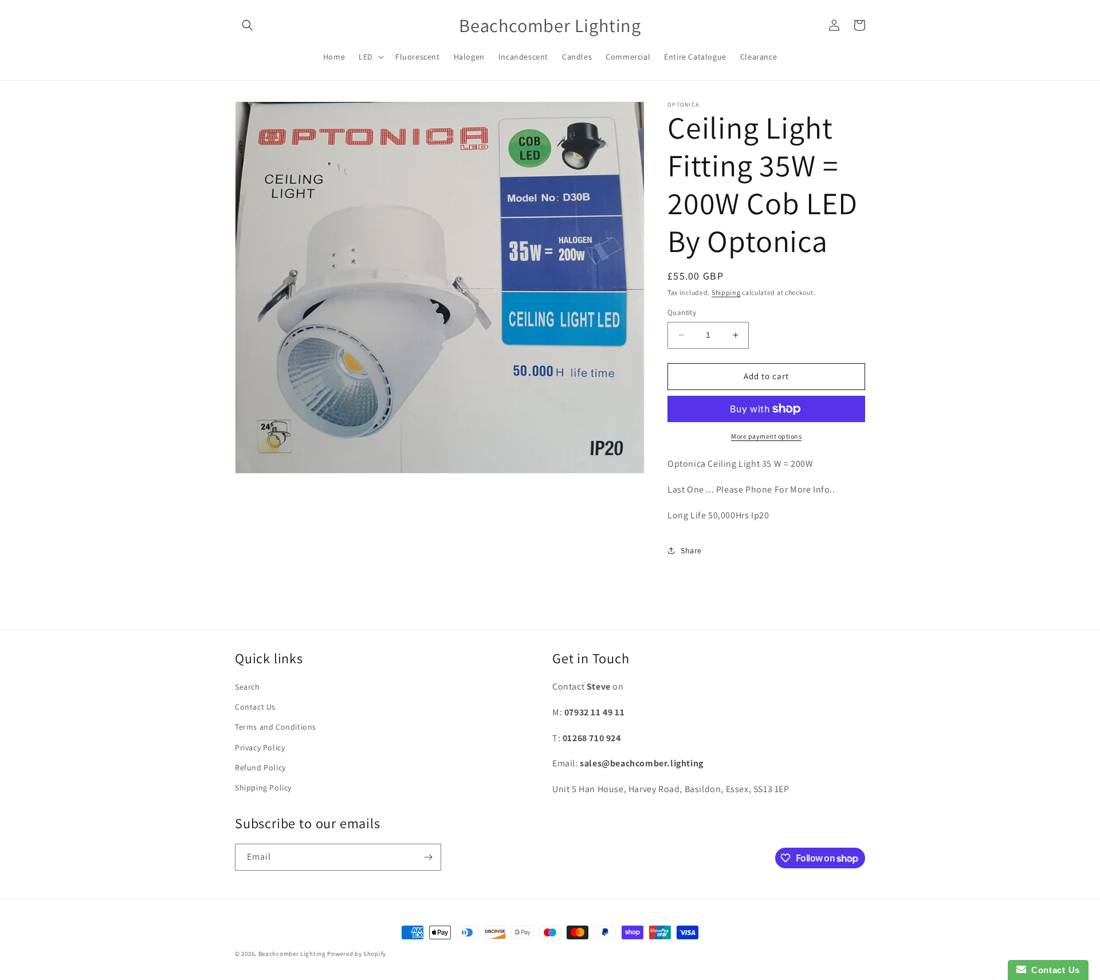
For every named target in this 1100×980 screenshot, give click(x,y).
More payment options (766, 436)
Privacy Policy (260, 747)
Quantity (681, 312)
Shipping (726, 292)
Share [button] (691, 550)
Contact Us (255, 707)
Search (247, 687)
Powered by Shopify (356, 954)
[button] (247, 25)
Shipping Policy (263, 787)
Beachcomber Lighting (292, 954)
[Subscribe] (428, 857)
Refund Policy (260, 767)
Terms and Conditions (275, 727)
